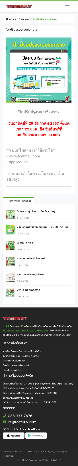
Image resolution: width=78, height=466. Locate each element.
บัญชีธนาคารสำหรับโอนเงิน (16, 365)
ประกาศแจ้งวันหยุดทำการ (30, 274)
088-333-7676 (19, 416)
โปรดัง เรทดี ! (25, 242)
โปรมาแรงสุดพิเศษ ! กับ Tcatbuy (36, 211)
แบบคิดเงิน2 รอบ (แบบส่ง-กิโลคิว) (21, 356)
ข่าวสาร (25, 19)
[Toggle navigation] (67, 5)
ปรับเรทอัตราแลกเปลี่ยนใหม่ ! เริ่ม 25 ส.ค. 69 (43, 227)
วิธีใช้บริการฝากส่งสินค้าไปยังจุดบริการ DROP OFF (29, 402)
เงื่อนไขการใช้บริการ (13, 370)
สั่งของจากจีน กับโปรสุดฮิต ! (33, 258)
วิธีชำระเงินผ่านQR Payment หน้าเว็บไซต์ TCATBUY (30, 393)
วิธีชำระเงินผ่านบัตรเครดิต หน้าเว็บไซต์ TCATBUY (28, 388)
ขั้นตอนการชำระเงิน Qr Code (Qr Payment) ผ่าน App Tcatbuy (38, 384)
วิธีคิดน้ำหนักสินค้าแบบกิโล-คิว (18, 398)
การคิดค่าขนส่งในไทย (14, 361)
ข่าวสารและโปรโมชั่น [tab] (19, 201)
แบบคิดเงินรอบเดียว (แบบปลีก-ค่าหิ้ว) (22, 351)
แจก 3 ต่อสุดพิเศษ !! (28, 290)
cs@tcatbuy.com (21, 422)
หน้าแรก (12, 19)
